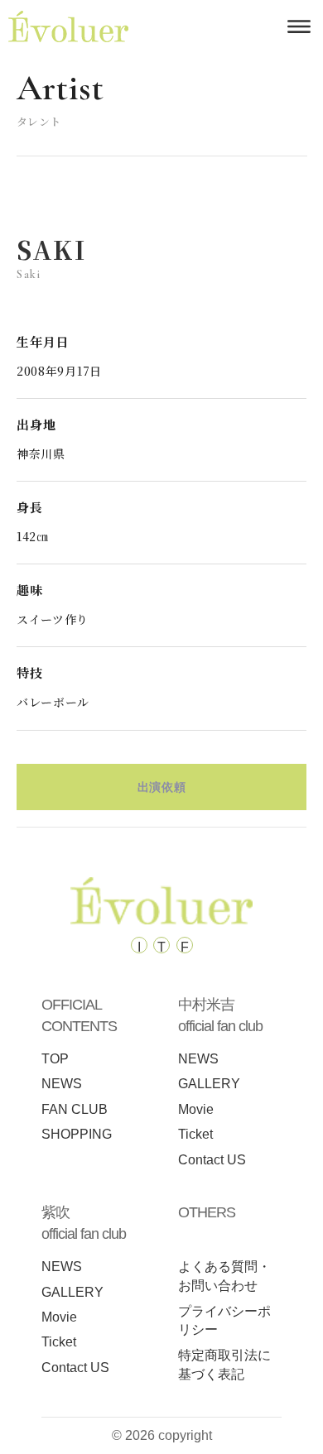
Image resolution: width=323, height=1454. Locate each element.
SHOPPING (76, 1134)
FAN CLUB (74, 1109)
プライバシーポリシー (224, 1320)
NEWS (61, 1084)
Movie (196, 1109)
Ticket (195, 1134)
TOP (55, 1059)
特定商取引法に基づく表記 (224, 1364)
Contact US (212, 1160)
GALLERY (209, 1084)
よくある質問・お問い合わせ (224, 1276)
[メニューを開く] (299, 26)
